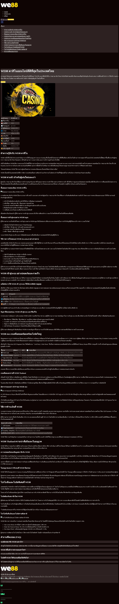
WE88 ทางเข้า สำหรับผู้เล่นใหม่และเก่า (16, 32)
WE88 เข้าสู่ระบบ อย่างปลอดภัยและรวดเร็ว (17, 36)
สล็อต (6, 16)
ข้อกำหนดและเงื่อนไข (37, 576)
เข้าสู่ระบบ (7, 14)
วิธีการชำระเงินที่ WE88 (11, 43)
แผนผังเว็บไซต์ (64, 576)
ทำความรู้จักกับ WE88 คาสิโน (13, 29)
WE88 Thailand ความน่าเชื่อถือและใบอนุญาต (17, 45)
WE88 (6, 12)
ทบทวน (3, 82)
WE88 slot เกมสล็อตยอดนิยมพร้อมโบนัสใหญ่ (17, 38)
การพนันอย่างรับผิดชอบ (23, 576)
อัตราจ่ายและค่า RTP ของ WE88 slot (15, 40)
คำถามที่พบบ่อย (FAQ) (11, 51)
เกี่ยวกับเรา (56, 576)
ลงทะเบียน (11, 19)
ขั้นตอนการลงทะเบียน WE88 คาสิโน (15, 34)
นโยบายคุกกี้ (48, 576)
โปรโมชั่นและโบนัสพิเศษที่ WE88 (14, 47)
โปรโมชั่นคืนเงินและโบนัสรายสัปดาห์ (15, 49)
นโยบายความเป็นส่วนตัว (8, 576)
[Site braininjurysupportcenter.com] (13, 9)
